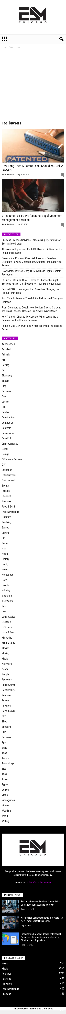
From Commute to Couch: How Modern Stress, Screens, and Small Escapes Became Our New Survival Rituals (31, 309)
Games (5, 527)
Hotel (4, 580)
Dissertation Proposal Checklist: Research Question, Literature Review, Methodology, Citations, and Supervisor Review (32, 262)
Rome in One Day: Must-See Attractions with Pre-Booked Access (32, 327)
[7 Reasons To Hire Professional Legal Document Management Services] (33, 195)
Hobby (5, 564)
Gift (3, 538)
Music (5, 658)
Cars (4, 396)
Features (6, 496)
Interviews (7, 601)
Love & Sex (8, 632)
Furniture (6, 517)
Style (4, 747)
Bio (3, 370)
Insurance (7, 595)
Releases (6, 695)
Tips (4, 768)
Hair (4, 548)
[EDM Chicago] (33, 17)
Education (7, 469)
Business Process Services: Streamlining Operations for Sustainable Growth (31, 241)
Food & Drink (8, 506)
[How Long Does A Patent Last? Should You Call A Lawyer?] (33, 146)
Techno (5, 758)
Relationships (9, 690)
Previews (7, 679)
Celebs (5, 412)
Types (5, 784)
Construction (8, 417)
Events (5, 485)
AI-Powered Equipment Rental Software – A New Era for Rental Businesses (32, 251)
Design (5, 454)
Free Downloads (10, 511)
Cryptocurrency (10, 443)
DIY (4, 464)
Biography (7, 375)
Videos (5, 805)
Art (3, 359)
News (5, 669)
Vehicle (5, 789)
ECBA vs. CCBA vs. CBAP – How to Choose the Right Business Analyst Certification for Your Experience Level (31, 282)
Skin (4, 732)
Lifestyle (6, 622)
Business (6, 391)
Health (5, 553)
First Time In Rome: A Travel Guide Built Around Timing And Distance (33, 300)
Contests (6, 428)
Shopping (7, 726)
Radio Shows (8, 684)
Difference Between (12, 459)
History (5, 559)
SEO (4, 716)
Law (4, 611)
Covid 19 (6, 438)
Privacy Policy (20, 1008)
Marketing (7, 637)
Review (5, 700)
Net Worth (7, 663)
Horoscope (8, 574)
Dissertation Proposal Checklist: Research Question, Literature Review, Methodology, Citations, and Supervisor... (41, 937)
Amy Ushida (8, 174)
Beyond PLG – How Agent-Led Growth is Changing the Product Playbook (30, 291)
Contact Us (7, 422)
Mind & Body (8, 642)
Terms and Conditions (41, 1008)
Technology (8, 763)
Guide (5, 543)
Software (7, 737)
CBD (4, 407)
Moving (5, 653)
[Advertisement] (33, 86)
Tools (4, 774)
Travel (5, 779)
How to (5, 585)
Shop (4, 721)
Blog (4, 386)
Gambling (6, 522)
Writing (5, 821)
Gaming (5, 532)
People (5, 674)
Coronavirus (8, 433)
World (5, 815)
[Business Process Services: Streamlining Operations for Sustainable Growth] (10, 906)
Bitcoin (5, 380)
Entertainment (9, 475)
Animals (6, 354)
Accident (6, 349)
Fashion (6, 490)
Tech (4, 753)
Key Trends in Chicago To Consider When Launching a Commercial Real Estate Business (30, 318)
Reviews (6, 705)
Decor (5, 449)
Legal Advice (8, 616)
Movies (5, 648)
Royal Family (8, 711)
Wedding (6, 810)
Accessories (8, 344)
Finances (6, 501)
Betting (5, 365)
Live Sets (7, 627)
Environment (8, 480)
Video (5, 795)
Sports (5, 742)
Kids (4, 606)
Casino (5, 401)
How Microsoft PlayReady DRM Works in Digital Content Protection (31, 272)
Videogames (8, 800)
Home (4, 47)
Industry (6, 590)
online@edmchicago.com (39, 882)
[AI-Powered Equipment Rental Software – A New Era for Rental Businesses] (10, 922)
